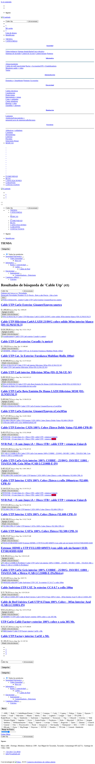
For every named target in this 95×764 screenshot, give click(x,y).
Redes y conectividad (18, 265)
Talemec (82, 723)
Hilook (29, 716)
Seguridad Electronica (14, 256)
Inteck (37, 716)
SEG (75, 725)
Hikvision (19, 716)
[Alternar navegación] (2, 202)
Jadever (38, 723)
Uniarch (91, 723)
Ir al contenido (6, 2)
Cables (17, 267)
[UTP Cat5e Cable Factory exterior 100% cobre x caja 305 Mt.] (29, 617)
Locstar (47, 723)
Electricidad (50, 85)
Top (64, 718)
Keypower (43, 725)
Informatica (50, 58)
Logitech (52, 716)
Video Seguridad (16, 259)
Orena (55, 723)
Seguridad (49, 46)
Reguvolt (64, 723)
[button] (14, 293)
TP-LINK (78, 716)
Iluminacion (50, 110)
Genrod (6, 725)
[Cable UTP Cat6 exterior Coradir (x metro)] (23, 336)
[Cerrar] (2, 204)
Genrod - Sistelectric (75, 727)
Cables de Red (24, 269)
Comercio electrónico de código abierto (41, 762)
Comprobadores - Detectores (25, 275)
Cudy (55, 713)
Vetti (90, 718)
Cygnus (63, 713)
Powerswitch (24, 725)
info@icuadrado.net (13, 754)
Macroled (70, 720)
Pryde (34, 725)
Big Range (24, 727)
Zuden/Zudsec (40, 720)
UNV (83, 725)
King (30, 723)
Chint (38, 713)
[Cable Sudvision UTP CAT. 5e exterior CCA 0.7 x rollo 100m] (32, 582)
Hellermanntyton (19, 723)
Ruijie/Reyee (5, 718)
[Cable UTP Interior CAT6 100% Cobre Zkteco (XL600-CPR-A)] (32, 509)
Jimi (44, 716)
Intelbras (7, 723)
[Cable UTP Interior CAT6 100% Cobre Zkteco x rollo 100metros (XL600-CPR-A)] (42, 475)
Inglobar (21, 720)
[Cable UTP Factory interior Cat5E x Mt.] (22, 631)
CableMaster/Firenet (25, 713)
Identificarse (10, 35)
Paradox (53, 727)
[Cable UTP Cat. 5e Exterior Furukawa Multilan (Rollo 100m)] (32, 351)
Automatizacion (50, 75)
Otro (14, 725)
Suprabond (45, 718)
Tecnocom (56, 718)
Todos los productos (15, 254)
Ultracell (73, 718)
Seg (15, 718)
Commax (46, 713)
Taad (69, 716)
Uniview (13, 279)
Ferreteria (49, 125)
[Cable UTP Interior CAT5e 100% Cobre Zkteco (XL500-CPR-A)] (32, 526)
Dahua (71, 713)
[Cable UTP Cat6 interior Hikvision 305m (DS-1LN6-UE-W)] (31, 366)
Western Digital (9, 720)
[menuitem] (9, 39)
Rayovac (34, 727)
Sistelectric (24, 718)
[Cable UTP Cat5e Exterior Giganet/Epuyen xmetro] (31, 300)
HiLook (7, 727)
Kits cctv (18, 261)
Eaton (79, 713)
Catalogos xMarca (12, 277)
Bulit (12, 713)
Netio (62, 720)
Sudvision (34, 718)
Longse (61, 716)
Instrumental (14, 273)
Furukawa (52, 720)
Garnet (3, 716)
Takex (73, 723)
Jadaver (90, 725)
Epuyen (87, 713)
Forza (15, 727)
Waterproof (66, 725)
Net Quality (54, 725)
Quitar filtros (5, 734)
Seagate (89, 720)
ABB (6, 713)
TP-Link (62, 727)
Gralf (11, 716)
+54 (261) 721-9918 (13, 752)
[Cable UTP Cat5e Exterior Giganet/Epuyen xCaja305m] (31, 406)
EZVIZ (43, 727)
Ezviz (30, 720)
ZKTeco (80, 720)
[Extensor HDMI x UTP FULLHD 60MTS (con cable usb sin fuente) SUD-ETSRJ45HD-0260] (47, 543)
